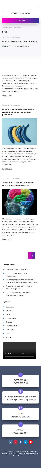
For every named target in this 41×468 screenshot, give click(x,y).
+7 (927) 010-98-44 (20, 13)
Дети (8, 314)
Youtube (31, 442)
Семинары (10, 329)
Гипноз (8, 311)
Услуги (8, 337)
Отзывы (9, 322)
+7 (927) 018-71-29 (20, 383)
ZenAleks (16, 5)
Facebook (21, 442)
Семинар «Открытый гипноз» (17, 269)
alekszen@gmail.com (20, 416)
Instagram (15, 442)
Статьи (8, 333)
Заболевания (11, 318)
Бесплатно (10, 307)
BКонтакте (10, 442)
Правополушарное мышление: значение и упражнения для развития (18, 112)
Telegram (26, 442)
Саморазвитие (15, 37)
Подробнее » (7, 95)
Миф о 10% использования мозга (19, 41)
